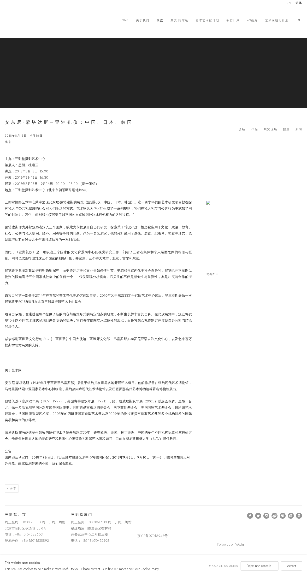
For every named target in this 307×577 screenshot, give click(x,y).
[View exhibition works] (254, 207)
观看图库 (212, 274)
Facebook (250, 516)
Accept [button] (291, 565)
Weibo (275, 516)
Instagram (266, 516)
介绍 (242, 129)
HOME (124, 20)
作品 (254, 129)
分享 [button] (13, 488)
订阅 (283, 516)
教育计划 (233, 20)
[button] (300, 20)
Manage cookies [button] (223, 566)
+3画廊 (252, 20)
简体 (298, 3)
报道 (286, 129)
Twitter (258, 516)
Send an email (291, 516)
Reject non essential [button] (259, 565)
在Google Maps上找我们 (299, 516)
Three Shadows (38, 20)
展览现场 (270, 129)
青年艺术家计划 (207, 20)
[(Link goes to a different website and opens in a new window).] (138, 515)
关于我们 (142, 20)
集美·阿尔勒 (180, 20)
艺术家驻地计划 (277, 20)
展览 (160, 20)
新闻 (298, 129)
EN (289, 3)
